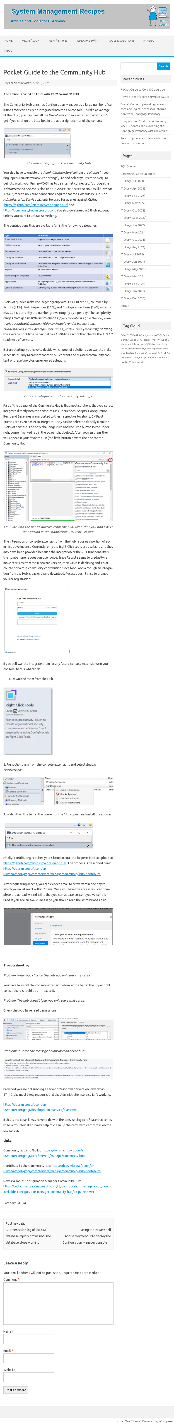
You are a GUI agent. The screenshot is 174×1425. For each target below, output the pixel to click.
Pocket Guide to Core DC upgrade (143, 89)
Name (8, 1331)
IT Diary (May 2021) (133, 269)
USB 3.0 (161, 357)
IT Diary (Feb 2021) (133, 283)
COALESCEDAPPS (130, 335)
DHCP (140, 340)
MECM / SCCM (30, 40)
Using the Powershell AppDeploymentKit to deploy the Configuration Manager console (87, 1236)
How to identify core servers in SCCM (145, 96)
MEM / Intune (58, 40)
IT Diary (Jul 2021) (132, 254)
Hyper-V (149, 40)
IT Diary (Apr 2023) (133, 188)
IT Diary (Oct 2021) (133, 239)
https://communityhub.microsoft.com (29, 210)
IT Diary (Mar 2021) (133, 276)
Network (141, 344)
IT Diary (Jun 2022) (133, 225)
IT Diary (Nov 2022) (133, 202)
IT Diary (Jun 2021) (133, 261)
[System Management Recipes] (87, 28)
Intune (128, 344)
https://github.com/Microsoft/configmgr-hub (35, 205)
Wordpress (166, 1421)
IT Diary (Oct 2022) (133, 210)
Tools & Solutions (120, 40)
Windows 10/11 (87, 40)
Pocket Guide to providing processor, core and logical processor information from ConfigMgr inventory (145, 109)
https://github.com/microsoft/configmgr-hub (34, 863)
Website (9, 1370)
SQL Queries (129, 166)
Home (9, 40)
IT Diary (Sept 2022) (133, 217)
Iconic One (123, 1421)
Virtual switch (136, 362)
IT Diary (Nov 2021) (133, 232)
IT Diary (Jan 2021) (133, 291)
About (9, 50)
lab (134, 344)
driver (147, 340)
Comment (11, 1279)
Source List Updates (131, 348)
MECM (21, 1202)
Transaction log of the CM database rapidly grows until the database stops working (28, 1236)
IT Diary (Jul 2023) (132, 181)
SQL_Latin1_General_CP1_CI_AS (152, 353)
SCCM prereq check (156, 344)
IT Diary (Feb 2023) (133, 195)
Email (8, 1351)
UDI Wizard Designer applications (138, 357)
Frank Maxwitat (20, 83)
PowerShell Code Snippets (138, 173)
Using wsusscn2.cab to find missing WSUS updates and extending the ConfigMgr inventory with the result (144, 126)
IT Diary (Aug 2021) (133, 247)
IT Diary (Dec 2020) (133, 298)
